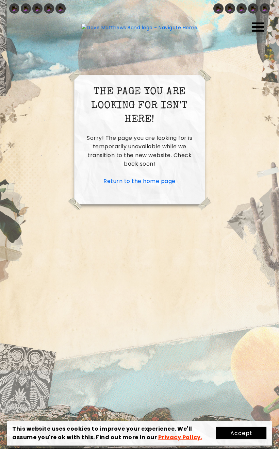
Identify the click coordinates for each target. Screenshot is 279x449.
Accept (241, 433)
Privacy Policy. (180, 437)
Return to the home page (139, 181)
